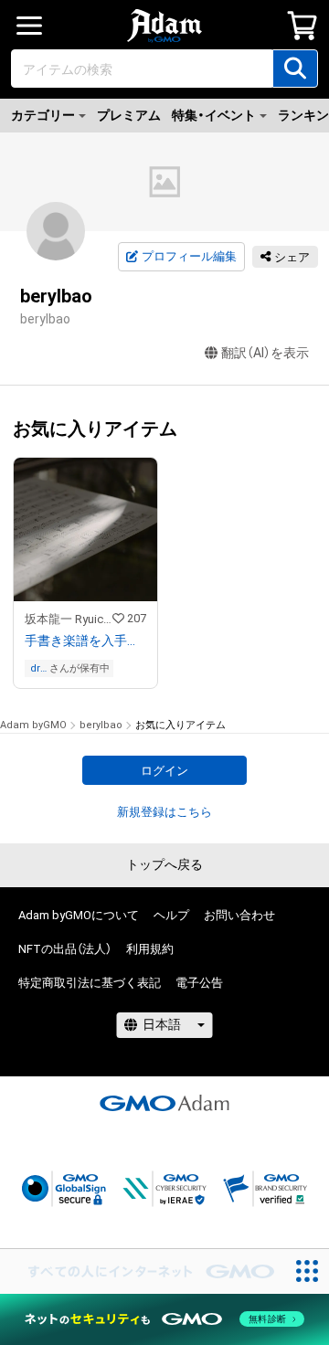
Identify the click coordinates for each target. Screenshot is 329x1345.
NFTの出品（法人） (64, 949)
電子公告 (199, 983)
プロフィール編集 (189, 256)
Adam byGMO (33, 725)
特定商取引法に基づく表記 (89, 983)
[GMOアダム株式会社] (164, 1103)
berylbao (101, 725)
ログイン (164, 771)
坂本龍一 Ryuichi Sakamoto (68, 619)
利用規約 (150, 949)
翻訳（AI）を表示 (265, 352)
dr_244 (38, 668)
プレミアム (129, 115)
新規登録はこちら (164, 812)
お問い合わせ (239, 915)
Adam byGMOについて (78, 915)
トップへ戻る (164, 864)
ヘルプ (171, 915)
